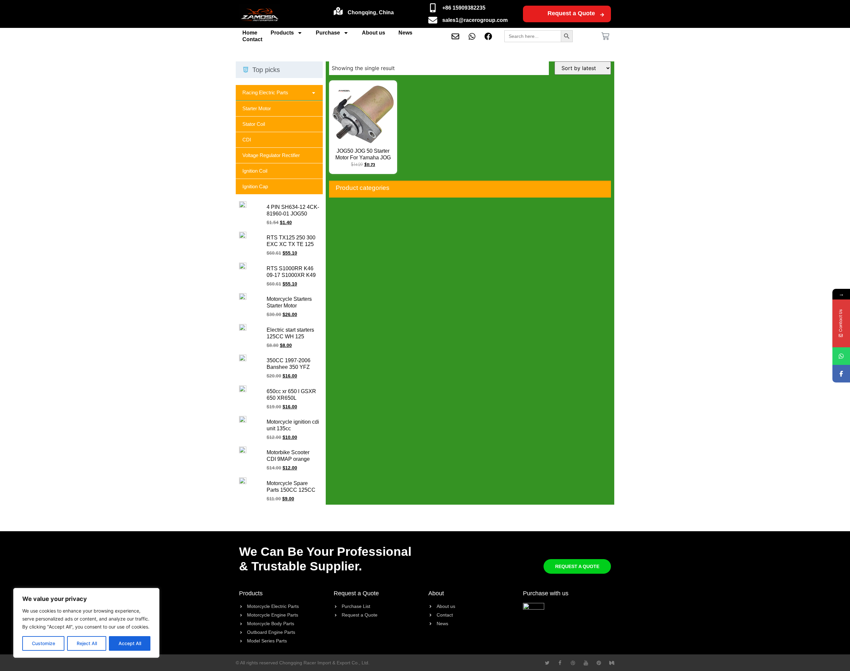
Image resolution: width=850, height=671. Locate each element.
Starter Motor (256, 108)
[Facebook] (841, 373)
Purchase (328, 33)
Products (282, 33)
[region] (86, 623)
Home (249, 33)
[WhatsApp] (841, 356)
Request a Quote (571, 13)
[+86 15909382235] (432, 7)
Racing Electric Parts (265, 92)
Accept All (130, 643)
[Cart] (605, 36)
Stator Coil (253, 124)
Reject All (87, 643)
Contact (252, 39)
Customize (43, 643)
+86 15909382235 (463, 8)
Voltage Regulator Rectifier (271, 155)
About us (373, 33)
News (405, 33)
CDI (246, 139)
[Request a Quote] (602, 15)
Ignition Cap (255, 186)
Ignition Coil (254, 171)
